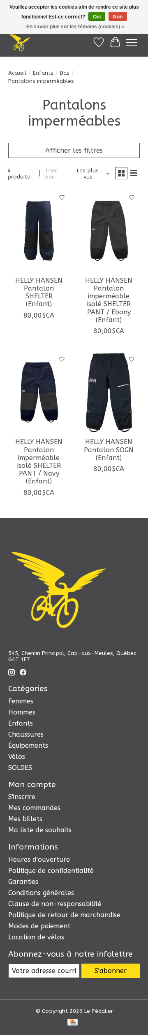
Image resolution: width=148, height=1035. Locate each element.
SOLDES (20, 768)
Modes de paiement (39, 926)
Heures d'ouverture (39, 859)
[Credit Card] (72, 1023)
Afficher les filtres (74, 150)
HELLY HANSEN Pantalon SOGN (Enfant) (109, 449)
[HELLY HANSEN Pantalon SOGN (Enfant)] (109, 392)
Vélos (16, 756)
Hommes (21, 712)
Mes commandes (34, 808)
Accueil (17, 73)
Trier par (51, 173)
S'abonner (111, 971)
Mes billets (25, 819)
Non (118, 17)
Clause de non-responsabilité (55, 904)
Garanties (23, 882)
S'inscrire (21, 797)
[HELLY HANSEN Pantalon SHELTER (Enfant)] (39, 230)
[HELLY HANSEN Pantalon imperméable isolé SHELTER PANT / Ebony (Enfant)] (109, 230)
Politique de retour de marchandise (64, 915)
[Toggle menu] (131, 42)
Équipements (28, 745)
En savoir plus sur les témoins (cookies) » (75, 27)
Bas (64, 73)
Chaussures (26, 734)
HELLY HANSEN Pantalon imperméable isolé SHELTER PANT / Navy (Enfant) (38, 461)
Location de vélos (36, 937)
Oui (97, 17)
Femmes (20, 701)
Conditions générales (41, 893)
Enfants (43, 73)
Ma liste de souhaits (40, 830)
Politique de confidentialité (51, 871)
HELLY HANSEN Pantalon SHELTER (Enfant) (38, 292)
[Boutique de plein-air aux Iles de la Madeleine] (19, 42)
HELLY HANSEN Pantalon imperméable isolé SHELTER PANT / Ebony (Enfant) (108, 300)
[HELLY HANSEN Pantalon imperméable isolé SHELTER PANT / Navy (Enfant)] (39, 392)
